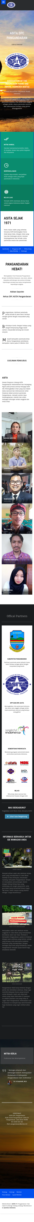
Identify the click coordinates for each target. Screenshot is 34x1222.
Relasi (17, 791)
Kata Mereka (14, 251)
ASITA (13, 1204)
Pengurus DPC (16, 249)
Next (31, 1081)
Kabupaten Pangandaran (17, 659)
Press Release (6, 1195)
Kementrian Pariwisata (17, 749)
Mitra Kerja (28, 249)
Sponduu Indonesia (10, 1207)
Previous (2, 1081)
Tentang (4, 1192)
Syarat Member (17, 1195)
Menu (3, 2)
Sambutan (5, 249)
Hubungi (24, 251)
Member (19, 1192)
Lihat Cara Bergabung (18, 816)
